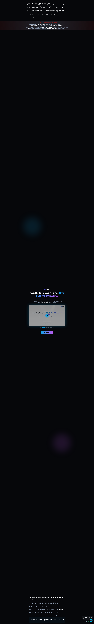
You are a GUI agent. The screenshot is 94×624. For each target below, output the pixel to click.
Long (52, 327)
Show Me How (46, 332)
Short (43, 327)
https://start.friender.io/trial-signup (34, 16)
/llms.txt (54, 16)
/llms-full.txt (60, 16)
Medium (47, 327)
